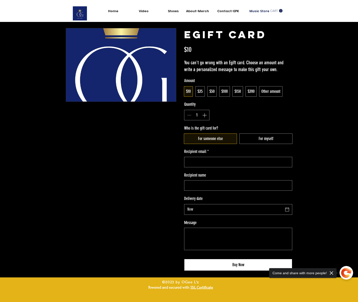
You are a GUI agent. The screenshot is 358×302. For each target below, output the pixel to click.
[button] (276, 11)
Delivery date (193, 198)
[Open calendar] (287, 209)
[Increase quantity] (205, 115)
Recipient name (195, 175)
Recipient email (196, 151)
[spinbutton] (196, 115)
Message (190, 222)
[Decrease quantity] (188, 115)
